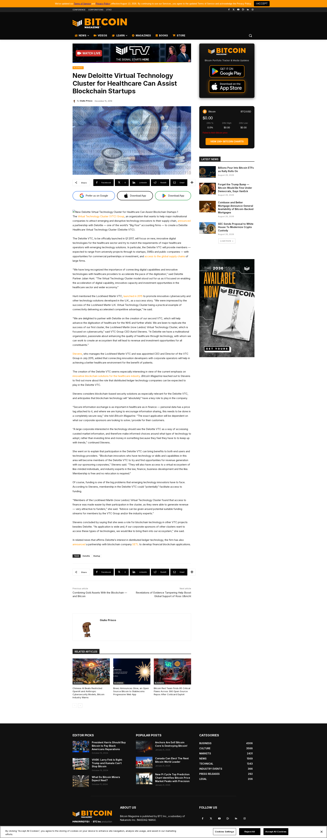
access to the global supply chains (165, 256)
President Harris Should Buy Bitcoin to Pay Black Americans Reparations (109, 745)
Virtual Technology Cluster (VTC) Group (101, 216)
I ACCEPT (262, 3)
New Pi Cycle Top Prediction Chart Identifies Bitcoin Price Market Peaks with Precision (172, 777)
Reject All (249, 831)
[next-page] (80, 705)
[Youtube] (238, 10)
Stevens (77, 353)
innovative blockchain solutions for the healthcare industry (106, 376)
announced (184, 220)
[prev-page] (75, 705)
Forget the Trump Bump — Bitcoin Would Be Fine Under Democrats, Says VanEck (235, 187)
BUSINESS (78, 68)
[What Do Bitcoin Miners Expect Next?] (81, 781)
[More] (192, 182)
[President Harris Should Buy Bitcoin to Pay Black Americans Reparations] (81, 746)
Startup (96, 556)
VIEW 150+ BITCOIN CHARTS (227, 141)
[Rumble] (243, 10)
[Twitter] (234, 10)
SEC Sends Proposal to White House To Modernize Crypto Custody (235, 227)
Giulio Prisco (86, 101)
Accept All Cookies (275, 831)
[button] (250, 35)
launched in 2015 (133, 296)
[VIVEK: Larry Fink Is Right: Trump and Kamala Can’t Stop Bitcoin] (81, 764)
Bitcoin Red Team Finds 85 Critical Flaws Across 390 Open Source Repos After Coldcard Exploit (172, 691)
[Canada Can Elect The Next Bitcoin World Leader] (144, 762)
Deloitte (86, 556)
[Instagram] (252, 10)
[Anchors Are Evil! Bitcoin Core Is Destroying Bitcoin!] (144, 746)
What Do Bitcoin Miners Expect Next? (106, 779)
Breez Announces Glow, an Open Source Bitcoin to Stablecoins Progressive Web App (131, 691)
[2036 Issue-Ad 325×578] (226, 308)
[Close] (321, 831)
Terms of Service (82, 3)
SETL (135, 544)
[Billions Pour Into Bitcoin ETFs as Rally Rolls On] (207, 172)
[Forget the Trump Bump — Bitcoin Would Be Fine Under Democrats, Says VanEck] (207, 188)
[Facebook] (229, 10)
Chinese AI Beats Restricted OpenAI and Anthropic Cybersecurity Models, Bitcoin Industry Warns (88, 693)
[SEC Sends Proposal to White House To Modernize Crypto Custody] (207, 228)
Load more (225, 241)
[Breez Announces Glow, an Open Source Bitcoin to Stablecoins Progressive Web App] (132, 671)
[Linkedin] (248, 10)
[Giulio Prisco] (75, 101)
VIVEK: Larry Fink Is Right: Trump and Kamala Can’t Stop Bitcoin (107, 763)
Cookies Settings (224, 831)
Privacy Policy (103, 3)
